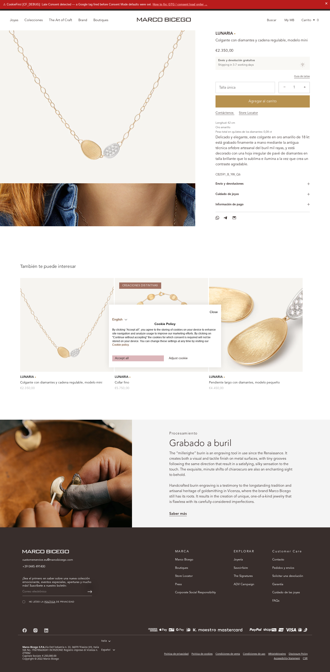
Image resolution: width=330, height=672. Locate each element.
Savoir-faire (241, 568)
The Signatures (243, 576)
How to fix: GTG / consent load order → (180, 4)
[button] (120, 319)
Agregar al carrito (263, 101)
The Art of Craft (60, 20)
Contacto (278, 559)
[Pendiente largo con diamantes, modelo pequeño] (256, 325)
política (49, 602)
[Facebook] (24, 630)
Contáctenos (225, 112)
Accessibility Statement (287, 658)
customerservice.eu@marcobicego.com (47, 559)
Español (105, 650)
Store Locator (248, 112)
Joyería (238, 559)
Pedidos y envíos (283, 568)
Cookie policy (120, 345)
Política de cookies (202, 654)
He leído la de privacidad (51, 602)
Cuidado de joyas (227, 194)
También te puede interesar (48, 266)
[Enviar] (90, 591)
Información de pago (230, 204)
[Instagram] (35, 630)
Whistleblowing (277, 654)
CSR (305, 658)
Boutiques (181, 568)
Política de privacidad (176, 654)
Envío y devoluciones (230, 183)
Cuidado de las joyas (286, 592)
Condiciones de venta (228, 654)
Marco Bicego (184, 559)
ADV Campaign (244, 584)
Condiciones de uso (254, 654)
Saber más (178, 514)
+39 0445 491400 (33, 566)
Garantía (277, 584)
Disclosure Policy (298, 654)
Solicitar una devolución (287, 576)
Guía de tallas (302, 76)
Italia (104, 641)
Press (178, 584)
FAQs (275, 600)
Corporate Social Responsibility (195, 592)
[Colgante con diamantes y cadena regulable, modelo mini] (67, 325)
